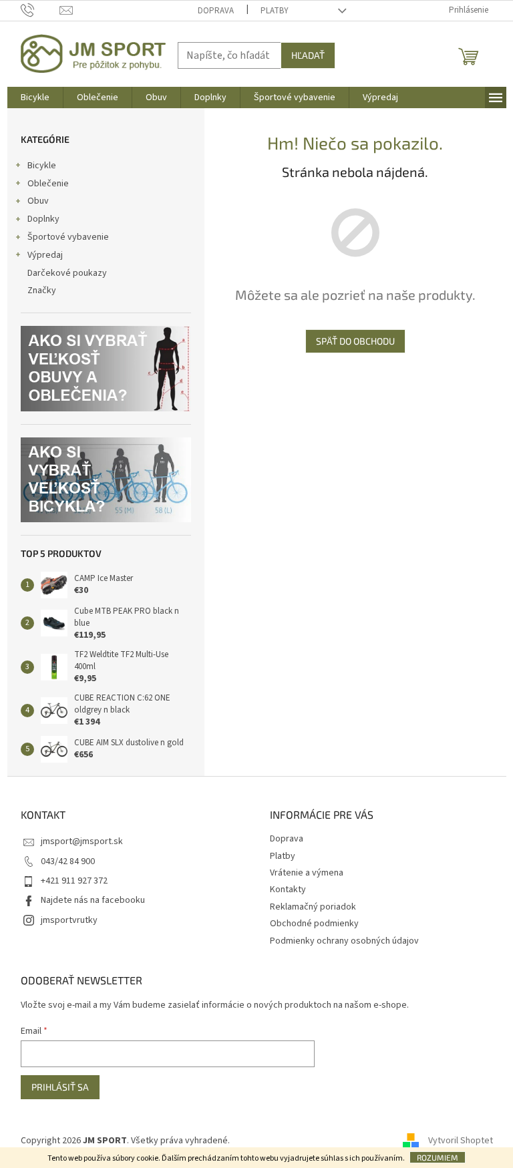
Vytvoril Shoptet (460, 1140)
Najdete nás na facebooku (93, 900)
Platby (275, 11)
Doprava (216, 11)
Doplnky (43, 219)
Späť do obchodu (355, 341)
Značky (41, 290)
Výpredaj (45, 255)
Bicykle (41, 165)
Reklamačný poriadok (313, 907)
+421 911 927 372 (74, 881)
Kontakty (288, 889)
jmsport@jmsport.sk (82, 841)
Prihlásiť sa (60, 1087)
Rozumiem (437, 1157)
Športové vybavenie (68, 237)
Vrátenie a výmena (306, 873)
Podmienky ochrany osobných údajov (344, 941)
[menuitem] (35, 97)
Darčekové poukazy (67, 273)
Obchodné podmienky (314, 923)
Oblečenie (48, 183)
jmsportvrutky (69, 920)
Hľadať (308, 55)
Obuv (38, 201)
